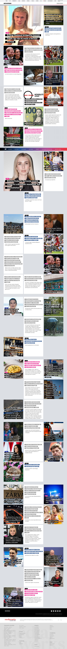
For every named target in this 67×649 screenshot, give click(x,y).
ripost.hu (51, 625)
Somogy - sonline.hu (7, 643)
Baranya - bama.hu (7, 628)
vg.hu (20, 642)
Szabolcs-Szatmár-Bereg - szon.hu (10, 644)
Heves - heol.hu (6, 638)
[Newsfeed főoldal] (7, 611)
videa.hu (51, 637)
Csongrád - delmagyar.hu (8, 632)
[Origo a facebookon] (51, 611)
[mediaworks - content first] (10, 620)
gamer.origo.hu (37, 630)
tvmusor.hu (36, 640)
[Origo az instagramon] (55, 611)
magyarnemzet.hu (22, 633)
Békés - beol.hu (6, 629)
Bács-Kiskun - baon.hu (8, 627)
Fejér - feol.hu (6, 634)
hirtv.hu (20, 635)
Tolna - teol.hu (6, 645)
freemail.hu (51, 634)
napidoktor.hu (37, 633)
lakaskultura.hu (37, 629)
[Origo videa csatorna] (57, 611)
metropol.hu (52, 626)
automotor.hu (37, 628)
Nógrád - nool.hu (7, 642)
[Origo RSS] (60, 611)
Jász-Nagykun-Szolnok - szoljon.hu (10, 639)
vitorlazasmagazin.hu (38, 638)
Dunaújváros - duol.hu (8, 633)
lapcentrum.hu (52, 638)
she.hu (51, 629)
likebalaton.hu (37, 632)
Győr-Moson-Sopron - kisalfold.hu (9, 635)
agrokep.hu (21, 643)
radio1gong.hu (52, 643)
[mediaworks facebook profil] (58, 620)
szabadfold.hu (21, 634)
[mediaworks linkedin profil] (61, 620)
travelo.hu (36, 635)
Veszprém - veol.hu (22, 626)
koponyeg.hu (52, 635)
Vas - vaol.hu (21, 625)
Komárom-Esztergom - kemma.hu (9, 640)
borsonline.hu (37, 646)
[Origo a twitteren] (53, 611)
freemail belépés (60, 3)
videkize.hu (36, 639)
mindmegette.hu (37, 634)
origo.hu (20, 637)
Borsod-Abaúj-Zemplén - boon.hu (9, 630)
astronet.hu (36, 627)
